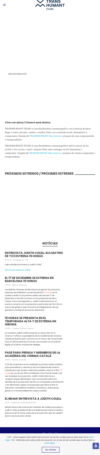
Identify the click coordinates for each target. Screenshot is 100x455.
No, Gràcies (50, 449)
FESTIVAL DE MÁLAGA (15, 103)
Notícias (50, 243)
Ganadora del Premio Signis (14, 108)
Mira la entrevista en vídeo (17, 270)
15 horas (15, 56)
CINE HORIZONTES (79, 101)
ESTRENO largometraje (17, 50)
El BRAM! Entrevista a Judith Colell (33, 399)
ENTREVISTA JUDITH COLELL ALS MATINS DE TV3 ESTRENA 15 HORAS (34, 254)
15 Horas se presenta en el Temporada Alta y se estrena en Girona (30, 321)
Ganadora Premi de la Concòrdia (49, 108)
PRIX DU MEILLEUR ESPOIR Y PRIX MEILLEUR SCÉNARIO (83, 107)
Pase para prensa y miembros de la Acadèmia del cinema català (32, 354)
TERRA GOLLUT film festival (47, 102)
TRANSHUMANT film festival (45, 136)
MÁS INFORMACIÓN (17, 74)
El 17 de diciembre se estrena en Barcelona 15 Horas (29, 279)
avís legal (50, 443)
